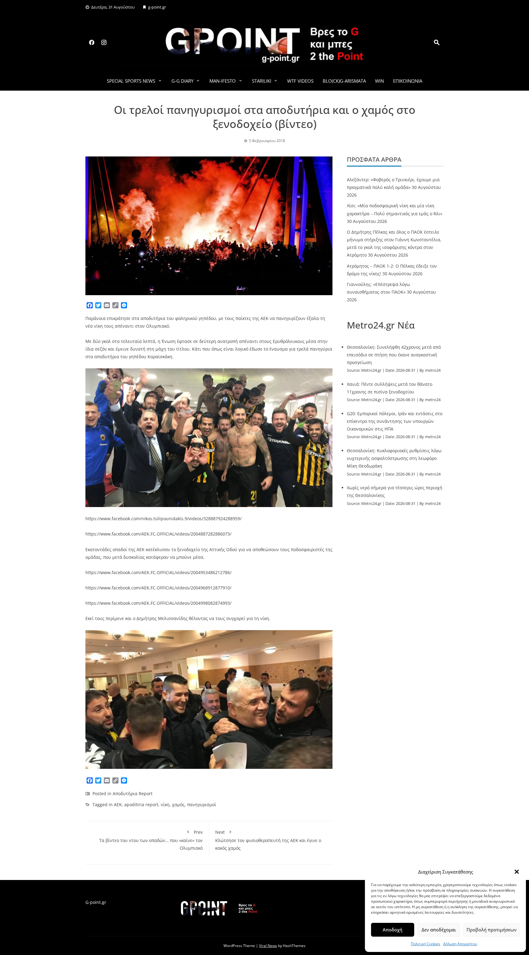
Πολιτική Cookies (425, 943)
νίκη (165, 804)
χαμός (178, 804)
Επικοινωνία (407, 81)
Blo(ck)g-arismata (344, 81)
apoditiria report (141, 804)
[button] (517, 872)
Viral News (268, 945)
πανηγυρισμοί (201, 804)
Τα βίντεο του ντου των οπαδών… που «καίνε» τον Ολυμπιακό (151, 840)
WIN (379, 81)
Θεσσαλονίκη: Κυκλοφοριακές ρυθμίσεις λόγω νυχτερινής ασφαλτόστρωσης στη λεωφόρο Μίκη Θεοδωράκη (394, 458)
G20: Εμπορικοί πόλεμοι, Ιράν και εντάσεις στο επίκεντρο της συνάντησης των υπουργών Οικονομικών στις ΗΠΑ (394, 421)
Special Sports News (131, 81)
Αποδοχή (392, 930)
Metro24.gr (371, 370)
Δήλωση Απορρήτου (460, 943)
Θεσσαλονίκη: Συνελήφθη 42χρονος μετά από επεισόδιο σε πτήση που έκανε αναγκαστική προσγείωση (394, 354)
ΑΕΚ (118, 804)
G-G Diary (182, 81)
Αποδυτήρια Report (132, 793)
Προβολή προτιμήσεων (491, 930)
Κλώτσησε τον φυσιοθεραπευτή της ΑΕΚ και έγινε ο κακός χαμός (268, 840)
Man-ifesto (222, 81)
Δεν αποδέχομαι (439, 930)
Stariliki (261, 81)
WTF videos (300, 81)
